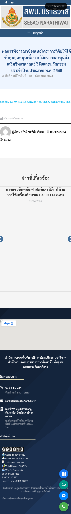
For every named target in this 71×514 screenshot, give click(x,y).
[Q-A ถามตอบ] (63, 484)
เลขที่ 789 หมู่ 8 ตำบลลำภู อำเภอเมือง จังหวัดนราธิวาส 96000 (19, 412)
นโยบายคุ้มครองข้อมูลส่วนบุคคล (17, 498)
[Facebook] (63, 473)
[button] (35, 33)
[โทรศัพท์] (63, 506)
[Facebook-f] (6, 2)
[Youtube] (12, 2)
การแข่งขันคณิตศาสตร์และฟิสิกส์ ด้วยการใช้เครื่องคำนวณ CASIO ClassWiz (35, 192)
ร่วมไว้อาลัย (55, 6)
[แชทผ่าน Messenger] (63, 495)
